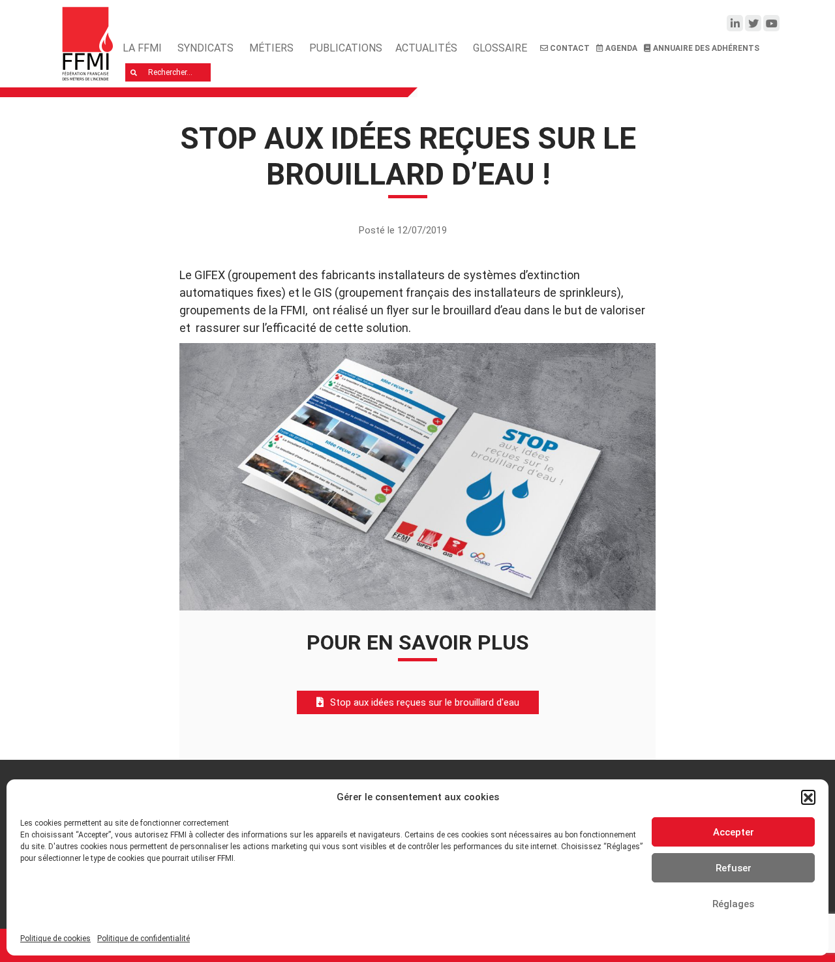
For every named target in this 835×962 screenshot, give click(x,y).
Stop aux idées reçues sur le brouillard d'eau (424, 702)
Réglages (733, 904)
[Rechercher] (134, 72)
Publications (345, 48)
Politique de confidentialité (143, 938)
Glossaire (500, 48)
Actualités (426, 48)
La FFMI (142, 48)
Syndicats (205, 48)
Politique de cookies (55, 938)
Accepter (733, 832)
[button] (808, 797)
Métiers (271, 48)
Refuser (734, 868)
